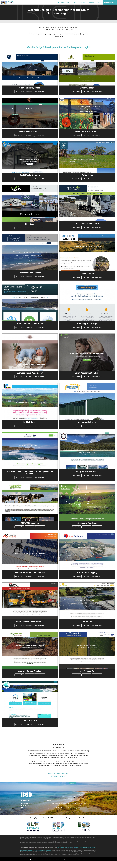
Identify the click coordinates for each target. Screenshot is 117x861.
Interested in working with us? (58, 774)
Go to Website (29, 91)
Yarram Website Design (37, 850)
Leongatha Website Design (81, 848)
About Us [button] (91, 2)
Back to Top (72, 783)
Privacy (44, 859)
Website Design (65, 2)
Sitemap (56, 859)
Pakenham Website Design (41, 848)
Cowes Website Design (51, 848)
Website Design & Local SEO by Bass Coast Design (69, 859)
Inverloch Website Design (59, 848)
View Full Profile (19, 91)
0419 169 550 (109, 2)
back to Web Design (60, 21)
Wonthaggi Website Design (31, 848)
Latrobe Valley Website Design (85, 847)
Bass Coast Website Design (62, 847)
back (53, 21)
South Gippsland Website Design (73, 847)
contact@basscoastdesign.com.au (32, 808)
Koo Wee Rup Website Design (70, 848)
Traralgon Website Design (46, 850)
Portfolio (74, 2)
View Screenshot (39, 91)
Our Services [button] (82, 2)
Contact (99, 2)
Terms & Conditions (50, 859)
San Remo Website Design (28, 850)
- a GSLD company (83, 859)
